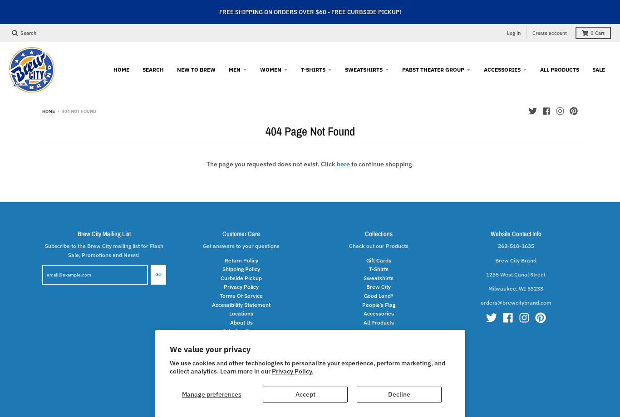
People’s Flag (378, 304)
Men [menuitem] (235, 69)
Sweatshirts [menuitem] (364, 69)
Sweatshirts (379, 277)
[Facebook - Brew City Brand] (546, 111)
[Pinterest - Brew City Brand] (574, 111)
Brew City (378, 286)
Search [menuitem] (153, 69)
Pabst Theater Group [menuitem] (433, 69)
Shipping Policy (241, 268)
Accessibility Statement (241, 304)
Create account (549, 33)
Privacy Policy (241, 286)
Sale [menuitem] (598, 69)
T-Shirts (379, 268)
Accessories (379, 313)
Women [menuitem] (270, 69)
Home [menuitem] (121, 69)
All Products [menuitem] (559, 69)
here (343, 164)
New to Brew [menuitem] (196, 69)
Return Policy (241, 260)
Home (48, 111)
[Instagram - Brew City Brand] (560, 111)
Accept (305, 394)
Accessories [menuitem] (502, 69)
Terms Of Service (241, 295)
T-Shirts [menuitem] (313, 69)
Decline (399, 394)
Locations (241, 313)
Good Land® (379, 295)
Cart (597, 33)
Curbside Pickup (241, 277)
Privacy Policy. (293, 371)
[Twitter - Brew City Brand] (533, 111)
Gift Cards (378, 260)
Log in (514, 33)
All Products (379, 322)
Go (158, 274)
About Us (241, 322)
